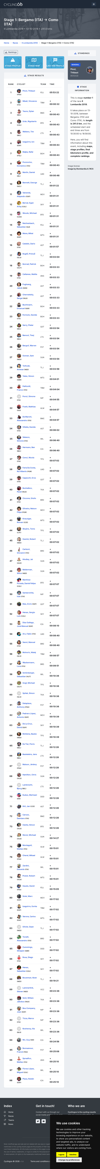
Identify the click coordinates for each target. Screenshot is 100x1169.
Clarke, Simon (29, 825)
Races (15, 43)
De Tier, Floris (29, 744)
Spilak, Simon (29, 693)
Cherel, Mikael (29, 855)
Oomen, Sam (28, 356)
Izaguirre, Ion (28, 142)
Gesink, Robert (29, 539)
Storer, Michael (29, 835)
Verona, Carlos (29, 916)
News (10, 1124)
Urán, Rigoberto (30, 121)
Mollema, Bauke (30, 734)
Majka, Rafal (28, 152)
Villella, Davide (29, 427)
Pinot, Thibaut (29, 91)
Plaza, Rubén (28, 1079)
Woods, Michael (30, 213)
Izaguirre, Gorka (30, 906)
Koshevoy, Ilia (29, 1028)
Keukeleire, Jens (30, 754)
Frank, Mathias (29, 406)
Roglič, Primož (29, 254)
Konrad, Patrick (29, 264)
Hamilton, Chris (29, 774)
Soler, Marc (28, 896)
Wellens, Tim (28, 131)
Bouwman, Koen (30, 977)
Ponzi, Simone (29, 396)
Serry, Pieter (28, 325)
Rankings (12, 52)
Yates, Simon (28, 376)
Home (6, 43)
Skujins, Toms (29, 529)
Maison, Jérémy (30, 764)
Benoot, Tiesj (28, 335)
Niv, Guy (26, 1040)
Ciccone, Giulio (29, 498)
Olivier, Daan (28, 927)
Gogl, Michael (29, 683)
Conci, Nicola (28, 457)
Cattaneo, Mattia (30, 274)
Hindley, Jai (28, 559)
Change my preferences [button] (69, 1160)
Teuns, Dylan (28, 111)
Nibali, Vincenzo (30, 101)
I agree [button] (61, 1154)
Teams (11, 1120)
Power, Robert (29, 876)
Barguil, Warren (29, 345)
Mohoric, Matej (29, 652)
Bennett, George (30, 182)
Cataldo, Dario (29, 244)
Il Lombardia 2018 (30, 43)
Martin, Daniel (29, 172)
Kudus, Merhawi (30, 795)
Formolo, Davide (30, 315)
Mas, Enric (27, 604)
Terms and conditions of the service (45, 1161)
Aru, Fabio (27, 634)
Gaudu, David (29, 886)
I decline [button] (72, 1154)
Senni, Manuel (29, 642)
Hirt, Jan (26, 806)
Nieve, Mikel (28, 233)
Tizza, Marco (28, 1018)
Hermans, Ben (29, 447)
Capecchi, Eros (29, 478)
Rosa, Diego (28, 957)
